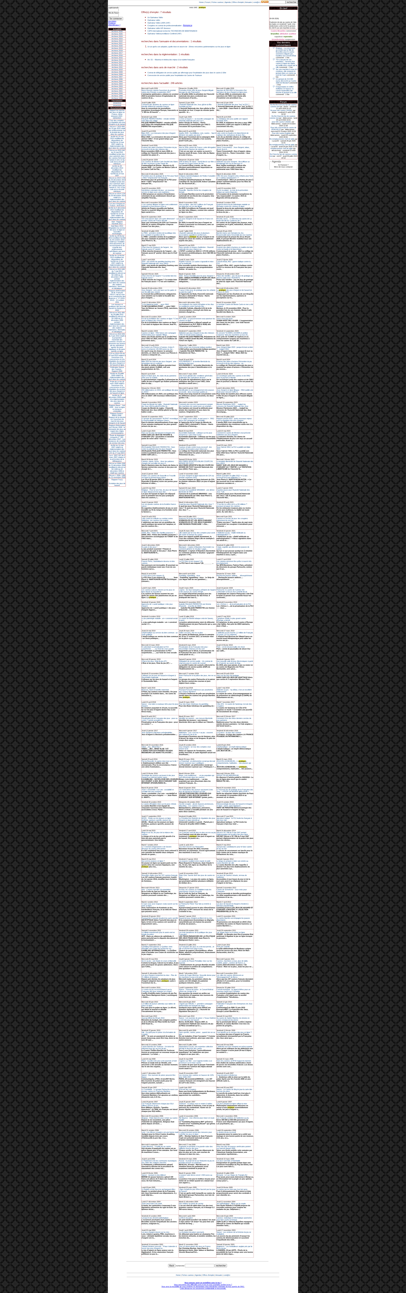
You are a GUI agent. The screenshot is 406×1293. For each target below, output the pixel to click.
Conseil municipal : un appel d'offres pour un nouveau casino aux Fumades (233, 990)
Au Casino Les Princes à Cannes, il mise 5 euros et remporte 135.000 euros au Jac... (157, 348)
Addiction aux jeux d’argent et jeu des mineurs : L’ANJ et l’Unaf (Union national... (197, 334)
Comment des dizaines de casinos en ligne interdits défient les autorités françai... (157, 105)
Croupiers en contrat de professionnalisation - (165, 25)
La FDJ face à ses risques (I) (152, 575)
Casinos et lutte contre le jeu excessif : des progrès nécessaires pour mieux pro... (195, 448)
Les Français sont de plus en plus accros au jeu (197, 832)
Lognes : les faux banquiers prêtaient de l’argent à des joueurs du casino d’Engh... (197, 591)
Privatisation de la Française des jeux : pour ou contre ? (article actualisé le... (159, 719)
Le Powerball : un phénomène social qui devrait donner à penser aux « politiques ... (197, 762)
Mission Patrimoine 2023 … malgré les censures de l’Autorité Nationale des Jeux (232, 405)
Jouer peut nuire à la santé (151, 1204)
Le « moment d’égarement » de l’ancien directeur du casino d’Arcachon (156, 848)
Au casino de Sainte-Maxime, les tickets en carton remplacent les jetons (232, 1019)
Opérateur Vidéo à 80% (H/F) (158, 23)
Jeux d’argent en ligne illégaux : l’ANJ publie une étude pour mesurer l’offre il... (234, 391)
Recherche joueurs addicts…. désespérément (234, 575)
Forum (207, 2)
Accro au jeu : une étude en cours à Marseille (158, 961)
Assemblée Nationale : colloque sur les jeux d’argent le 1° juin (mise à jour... (195, 434)
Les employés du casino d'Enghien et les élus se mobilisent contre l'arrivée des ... (196, 305)
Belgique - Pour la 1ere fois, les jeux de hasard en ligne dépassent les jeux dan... (159, 491)
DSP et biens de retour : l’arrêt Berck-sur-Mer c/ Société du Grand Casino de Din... (197, 162)
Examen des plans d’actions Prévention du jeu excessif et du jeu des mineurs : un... (234, 362)
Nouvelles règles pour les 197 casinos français (159, 875)
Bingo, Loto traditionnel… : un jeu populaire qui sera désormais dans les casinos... (196, 776)
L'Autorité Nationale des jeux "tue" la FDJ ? (232, 104)
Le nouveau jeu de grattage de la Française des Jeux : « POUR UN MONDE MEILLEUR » (234, 790)
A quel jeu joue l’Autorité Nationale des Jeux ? (196, 504)
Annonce (187, 25)
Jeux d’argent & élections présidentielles (156, 732)
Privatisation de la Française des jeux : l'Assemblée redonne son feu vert (194, 648)
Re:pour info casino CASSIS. (281, 110)
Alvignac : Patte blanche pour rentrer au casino (159, 1118)
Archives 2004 (117, 84)
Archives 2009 (117, 72)
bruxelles (275, 34)
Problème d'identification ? (114, 24)
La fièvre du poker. (186, 1218)
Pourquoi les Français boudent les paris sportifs (159, 918)
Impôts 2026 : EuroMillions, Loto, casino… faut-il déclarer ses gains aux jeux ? (197, 134)
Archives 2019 (117, 48)
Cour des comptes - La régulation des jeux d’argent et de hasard (117, 122)
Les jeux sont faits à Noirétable (228, 1161)
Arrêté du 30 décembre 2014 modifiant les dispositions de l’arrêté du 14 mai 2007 (117, 171)
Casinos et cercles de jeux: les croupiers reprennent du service (232, 519)
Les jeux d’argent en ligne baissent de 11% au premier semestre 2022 (196, 476)
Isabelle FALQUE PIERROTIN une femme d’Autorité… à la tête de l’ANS (195, 605)
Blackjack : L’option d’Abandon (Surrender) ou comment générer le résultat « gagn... (196, 548)
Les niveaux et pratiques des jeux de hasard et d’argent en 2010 (117, 307)
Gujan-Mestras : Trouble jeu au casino (156, 1146)
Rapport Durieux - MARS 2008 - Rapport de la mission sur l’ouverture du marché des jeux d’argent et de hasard (117, 418)
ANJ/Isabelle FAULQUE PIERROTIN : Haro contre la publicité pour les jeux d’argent (158, 448)
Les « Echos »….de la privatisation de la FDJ (233, 604)
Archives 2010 (117, 70)
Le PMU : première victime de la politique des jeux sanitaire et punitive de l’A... (158, 234)
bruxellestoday (278, 39)
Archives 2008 (117, 74)
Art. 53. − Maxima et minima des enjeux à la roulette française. (171, 60)
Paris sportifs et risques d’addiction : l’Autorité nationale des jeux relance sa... (196, 248)
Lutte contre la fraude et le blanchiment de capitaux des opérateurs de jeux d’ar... (232, 134)
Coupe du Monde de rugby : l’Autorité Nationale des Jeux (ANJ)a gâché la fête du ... (159, 405)
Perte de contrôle (223, 947)
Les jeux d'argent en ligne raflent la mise (231, 1104)
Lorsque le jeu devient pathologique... (155, 1218)
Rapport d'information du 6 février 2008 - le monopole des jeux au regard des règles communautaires (117, 429)
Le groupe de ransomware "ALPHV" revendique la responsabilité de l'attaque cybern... (159, 419)
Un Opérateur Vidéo (155, 17)
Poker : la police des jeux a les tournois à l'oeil (159, 1061)
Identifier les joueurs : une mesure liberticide (196, 718)
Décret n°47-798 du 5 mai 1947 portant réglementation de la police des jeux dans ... (233, 833)
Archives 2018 (117, 51)
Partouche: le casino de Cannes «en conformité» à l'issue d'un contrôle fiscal (231, 591)
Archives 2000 (117, 93)
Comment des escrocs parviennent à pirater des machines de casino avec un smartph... (196, 405)
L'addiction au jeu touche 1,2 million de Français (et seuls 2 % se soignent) (234, 633)
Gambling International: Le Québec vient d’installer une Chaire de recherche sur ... (157, 947)
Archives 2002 (117, 89)
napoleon (279, 37)
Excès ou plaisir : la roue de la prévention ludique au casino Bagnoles (232, 191)
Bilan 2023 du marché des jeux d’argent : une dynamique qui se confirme (158, 362)
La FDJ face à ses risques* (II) (191, 561)
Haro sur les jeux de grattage (227, 675)
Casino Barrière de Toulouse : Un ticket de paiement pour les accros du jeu (157, 1047)
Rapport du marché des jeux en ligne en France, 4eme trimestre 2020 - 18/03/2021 (117, 114)
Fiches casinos (217, 2)
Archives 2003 (117, 86)
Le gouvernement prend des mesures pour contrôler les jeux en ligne (195, 1133)
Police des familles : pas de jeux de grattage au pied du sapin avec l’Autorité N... (234, 277)
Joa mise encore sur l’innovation (191, 847)
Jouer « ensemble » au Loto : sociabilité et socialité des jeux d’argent (157, 790)
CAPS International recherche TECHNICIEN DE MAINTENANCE (172, 31)
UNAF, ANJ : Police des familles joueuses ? (158, 533)
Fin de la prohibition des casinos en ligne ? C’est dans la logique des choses (159, 319)
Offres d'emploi (238, 2)
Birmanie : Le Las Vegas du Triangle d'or (231, 1175)
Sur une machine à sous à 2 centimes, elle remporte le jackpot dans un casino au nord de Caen (286, 72)
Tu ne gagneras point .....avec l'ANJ (155, 304)
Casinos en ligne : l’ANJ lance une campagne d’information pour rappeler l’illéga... (158, 334)
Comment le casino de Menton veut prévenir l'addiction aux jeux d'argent (233, 434)
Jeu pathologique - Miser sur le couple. (231, 1204)
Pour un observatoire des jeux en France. (195, 1246)
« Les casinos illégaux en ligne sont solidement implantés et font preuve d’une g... (159, 205)
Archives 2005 (117, 81)
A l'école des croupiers (187, 1089)
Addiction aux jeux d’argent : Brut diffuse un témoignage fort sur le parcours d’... (233, 162)
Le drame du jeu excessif (226, 1132)
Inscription (112, 21)
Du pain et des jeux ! (149, 547)
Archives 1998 (117, 98)
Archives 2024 (117, 36)
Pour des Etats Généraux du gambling (193, 704)
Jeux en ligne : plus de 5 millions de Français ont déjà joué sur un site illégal (196, 205)
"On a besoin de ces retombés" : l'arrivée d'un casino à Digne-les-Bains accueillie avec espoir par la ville (286, 63)
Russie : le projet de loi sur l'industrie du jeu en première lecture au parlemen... (196, 1162)
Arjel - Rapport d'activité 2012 (117, 223)
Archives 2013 (117, 62)
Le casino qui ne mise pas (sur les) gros (231, 1189)
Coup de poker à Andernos (226, 1075)
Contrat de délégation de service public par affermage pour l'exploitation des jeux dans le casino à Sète (186, 73)
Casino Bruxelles (278, 31)
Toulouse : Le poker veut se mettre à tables (195, 1104)
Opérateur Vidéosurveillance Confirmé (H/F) (164, 34)
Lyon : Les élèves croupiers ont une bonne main (159, 1132)
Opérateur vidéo (153, 20)
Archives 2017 (117, 53)
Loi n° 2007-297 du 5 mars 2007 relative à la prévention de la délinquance (117, 458)
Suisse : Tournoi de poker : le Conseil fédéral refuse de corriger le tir (196, 990)
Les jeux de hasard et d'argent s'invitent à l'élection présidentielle (232, 905)
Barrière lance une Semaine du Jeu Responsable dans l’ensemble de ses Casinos (234, 234)
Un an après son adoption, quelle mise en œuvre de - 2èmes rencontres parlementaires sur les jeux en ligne (188, 47)
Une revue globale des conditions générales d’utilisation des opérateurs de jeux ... (196, 377)
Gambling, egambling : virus (189, 575)
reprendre (287, 37)
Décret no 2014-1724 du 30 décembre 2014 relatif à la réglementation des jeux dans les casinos (117, 197)
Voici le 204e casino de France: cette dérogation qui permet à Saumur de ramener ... (197, 148)
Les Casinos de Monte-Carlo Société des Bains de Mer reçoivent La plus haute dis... (159, 162)
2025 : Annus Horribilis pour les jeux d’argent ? (196, 276)
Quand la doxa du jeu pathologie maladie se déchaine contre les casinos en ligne (233, 205)
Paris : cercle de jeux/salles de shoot (230, 647)
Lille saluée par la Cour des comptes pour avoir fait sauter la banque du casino (197, 534)
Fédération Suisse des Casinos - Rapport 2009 (117, 369)
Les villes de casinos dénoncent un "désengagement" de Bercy (229, 976)
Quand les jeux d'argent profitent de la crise (195, 918)
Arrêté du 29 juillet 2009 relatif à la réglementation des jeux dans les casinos (117, 376)
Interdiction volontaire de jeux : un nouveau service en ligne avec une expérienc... (157, 191)
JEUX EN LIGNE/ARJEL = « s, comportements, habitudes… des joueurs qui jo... (233, 763)
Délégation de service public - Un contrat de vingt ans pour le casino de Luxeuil (196, 662)
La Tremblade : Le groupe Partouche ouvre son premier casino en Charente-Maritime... (159, 1090)
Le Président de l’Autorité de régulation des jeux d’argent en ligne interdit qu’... (197, 819)
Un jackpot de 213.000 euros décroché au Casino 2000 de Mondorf (286, 81)
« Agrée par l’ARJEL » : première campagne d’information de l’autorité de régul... (196, 1005)
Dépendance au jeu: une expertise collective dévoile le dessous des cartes (196, 1047)
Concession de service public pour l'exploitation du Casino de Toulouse (174, 75)
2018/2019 (117, 103)
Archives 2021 (117, 43)
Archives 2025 (117, 34)
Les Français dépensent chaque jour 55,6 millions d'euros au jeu (157, 1104)
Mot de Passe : (114, 13)
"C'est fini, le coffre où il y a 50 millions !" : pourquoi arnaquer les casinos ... (232, 505)
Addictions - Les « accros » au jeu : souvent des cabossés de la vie (196, 733)
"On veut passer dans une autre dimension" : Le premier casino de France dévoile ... (159, 220)
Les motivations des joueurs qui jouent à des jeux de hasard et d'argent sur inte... (196, 790)
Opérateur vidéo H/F (155, 28)
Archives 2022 (117, 41)
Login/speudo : (114, 7)
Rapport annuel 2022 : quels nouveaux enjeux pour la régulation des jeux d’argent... (234, 419)
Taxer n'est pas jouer (224, 319)
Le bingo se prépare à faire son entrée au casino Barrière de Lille (232, 862)
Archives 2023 (117, 39)
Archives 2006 (117, 79)
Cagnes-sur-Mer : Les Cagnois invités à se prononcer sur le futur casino (195, 1062)
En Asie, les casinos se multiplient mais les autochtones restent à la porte (195, 890)
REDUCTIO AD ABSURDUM (227, 775)
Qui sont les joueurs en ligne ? (153, 861)
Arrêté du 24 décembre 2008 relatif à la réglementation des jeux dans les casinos (117, 399)
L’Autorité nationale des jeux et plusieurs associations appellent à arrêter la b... (194, 234)
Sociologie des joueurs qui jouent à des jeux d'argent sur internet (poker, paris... (158, 776)
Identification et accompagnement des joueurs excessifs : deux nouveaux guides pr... (196, 391)
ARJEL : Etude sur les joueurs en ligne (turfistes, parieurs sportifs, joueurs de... (156, 819)
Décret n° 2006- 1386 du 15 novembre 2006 (117, 476)
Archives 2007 (117, 77)
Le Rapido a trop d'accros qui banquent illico (158, 1189)
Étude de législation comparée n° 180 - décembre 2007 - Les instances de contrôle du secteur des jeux (117, 439)
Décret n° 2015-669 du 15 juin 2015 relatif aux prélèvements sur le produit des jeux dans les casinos (117, 130)
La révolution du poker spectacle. (191, 1232)
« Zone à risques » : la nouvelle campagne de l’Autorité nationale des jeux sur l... (196, 120)
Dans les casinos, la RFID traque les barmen (233, 1061)
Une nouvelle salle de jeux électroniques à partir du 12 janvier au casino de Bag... (234, 662)
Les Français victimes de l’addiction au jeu (232, 1118)
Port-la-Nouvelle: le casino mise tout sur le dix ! (159, 761)
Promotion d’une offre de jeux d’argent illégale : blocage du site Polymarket (196, 91)
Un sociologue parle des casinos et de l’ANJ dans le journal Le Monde (233, 377)
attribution (284, 34)
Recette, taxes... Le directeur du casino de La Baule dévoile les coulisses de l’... (234, 220)
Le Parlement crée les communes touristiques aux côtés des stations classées (159, 1162)
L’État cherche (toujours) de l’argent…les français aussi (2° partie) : (157, 248)
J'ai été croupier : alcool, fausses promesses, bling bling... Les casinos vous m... (196, 805)
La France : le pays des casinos (228, 732)
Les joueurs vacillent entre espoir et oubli (194, 861)
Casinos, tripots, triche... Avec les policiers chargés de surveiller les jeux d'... (157, 462)
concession (291, 31)
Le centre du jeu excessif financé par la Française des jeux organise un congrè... (157, 990)
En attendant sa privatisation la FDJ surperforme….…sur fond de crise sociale (157, 648)
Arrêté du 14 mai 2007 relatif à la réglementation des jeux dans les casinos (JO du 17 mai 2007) (117, 449)
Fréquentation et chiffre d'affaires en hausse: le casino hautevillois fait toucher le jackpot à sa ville (286, 89)
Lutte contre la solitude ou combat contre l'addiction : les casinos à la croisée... (157, 519)
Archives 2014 (117, 60)
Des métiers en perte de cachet (191, 1204)
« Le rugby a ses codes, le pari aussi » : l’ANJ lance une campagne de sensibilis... (196, 419)
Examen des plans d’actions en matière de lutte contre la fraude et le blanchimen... (234, 248)
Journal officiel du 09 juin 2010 (152, 1018)
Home (201, 2)
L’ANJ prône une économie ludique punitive (195, 347)
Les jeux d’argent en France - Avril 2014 (117, 204)
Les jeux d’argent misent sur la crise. (155, 1232)
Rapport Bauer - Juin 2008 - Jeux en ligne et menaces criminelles (117, 408)
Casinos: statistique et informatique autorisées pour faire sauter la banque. (234, 1219)
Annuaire (248, 2)
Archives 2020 (117, 46)
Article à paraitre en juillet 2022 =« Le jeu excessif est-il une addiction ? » (231, 476)
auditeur (292, 34)
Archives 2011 (117, 67)
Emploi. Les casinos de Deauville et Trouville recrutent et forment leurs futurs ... (158, 476)
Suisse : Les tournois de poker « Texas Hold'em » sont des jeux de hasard (197, 1019)
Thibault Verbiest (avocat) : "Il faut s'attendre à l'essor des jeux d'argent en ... (159, 1247)
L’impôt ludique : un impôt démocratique (231, 747)
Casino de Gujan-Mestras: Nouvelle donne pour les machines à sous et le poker (197, 976)
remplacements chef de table (281, 148)
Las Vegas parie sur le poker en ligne (230, 932)
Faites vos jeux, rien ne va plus (191, 633)
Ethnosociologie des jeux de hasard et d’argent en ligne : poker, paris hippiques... (234, 805)
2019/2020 (117, 105)
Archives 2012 (117, 65)
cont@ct (256, 2)
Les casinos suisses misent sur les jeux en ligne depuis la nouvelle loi (158, 591)
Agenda (228, 2)
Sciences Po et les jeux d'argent (191, 518)
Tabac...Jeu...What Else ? (151, 747)
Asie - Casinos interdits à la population (156, 889)
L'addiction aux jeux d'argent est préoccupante (234, 1046)
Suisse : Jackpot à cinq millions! (153, 1175)
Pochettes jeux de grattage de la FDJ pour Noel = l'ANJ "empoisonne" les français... (159, 177)
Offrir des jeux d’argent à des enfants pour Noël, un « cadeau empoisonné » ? (234, 177)
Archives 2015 (117, 58)
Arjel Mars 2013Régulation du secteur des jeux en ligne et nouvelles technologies (117, 230)
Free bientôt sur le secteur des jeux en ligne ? (234, 1032)
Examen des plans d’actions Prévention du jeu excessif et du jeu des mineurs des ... (159, 148)
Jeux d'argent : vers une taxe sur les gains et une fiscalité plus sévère (158, 291)
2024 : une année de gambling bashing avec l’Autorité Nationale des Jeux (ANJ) (158, 262)
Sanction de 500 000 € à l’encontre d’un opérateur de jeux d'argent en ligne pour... (232, 91)
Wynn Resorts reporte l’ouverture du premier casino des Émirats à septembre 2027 (158, 91)
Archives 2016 (117, 55)
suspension (290, 39)
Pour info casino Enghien (281, 133)
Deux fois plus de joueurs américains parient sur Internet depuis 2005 (233, 1147)
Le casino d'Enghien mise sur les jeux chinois (158, 804)
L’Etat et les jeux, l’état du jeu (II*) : (154, 661)
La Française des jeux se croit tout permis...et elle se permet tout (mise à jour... (196, 947)
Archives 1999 (117, 96)
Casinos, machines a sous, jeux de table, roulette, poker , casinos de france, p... (232, 962)
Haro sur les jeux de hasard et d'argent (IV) (158, 433)
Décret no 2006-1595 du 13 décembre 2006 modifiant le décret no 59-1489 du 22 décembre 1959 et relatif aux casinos (117, 468)
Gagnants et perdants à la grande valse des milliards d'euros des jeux (196, 1147)
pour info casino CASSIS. (281, 122)
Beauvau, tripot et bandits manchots (155, 690)
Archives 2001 (117, 91)
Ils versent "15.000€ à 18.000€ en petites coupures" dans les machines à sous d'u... (232, 334)
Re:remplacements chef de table (281, 139)
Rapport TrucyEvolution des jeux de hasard (117, 482)
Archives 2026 (117, 32)
